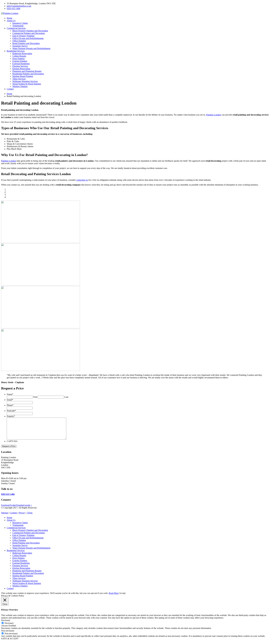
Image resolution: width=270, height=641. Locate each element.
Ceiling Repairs (19, 56)
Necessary (9, 623)
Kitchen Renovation (21, 68)
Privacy (22, 513)
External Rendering (21, 63)
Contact (10, 89)
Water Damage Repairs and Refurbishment (31, 48)
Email (10, 400)
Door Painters (18, 58)
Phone (10, 405)
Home (9, 18)
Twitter (13, 505)
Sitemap (4, 513)
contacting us (82, 180)
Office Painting (19, 41)
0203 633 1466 (13, 8)
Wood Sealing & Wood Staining (26, 84)
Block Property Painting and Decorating (30, 31)
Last (66, 397)
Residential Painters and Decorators (28, 74)
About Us (11, 20)
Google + (28, 505)
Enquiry (11, 416)
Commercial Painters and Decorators (28, 33)
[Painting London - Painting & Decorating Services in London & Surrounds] (9, 13)
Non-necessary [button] (7, 630)
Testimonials (17, 25)
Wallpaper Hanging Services (25, 81)
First (35, 397)
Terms (29, 513)
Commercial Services (16, 28)
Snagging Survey (20, 46)
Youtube (20, 505)
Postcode (11, 411)
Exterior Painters (19, 61)
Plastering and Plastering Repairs (26, 71)
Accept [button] (122, 593)
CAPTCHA (12, 441)
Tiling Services (19, 79)
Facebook (5, 505)
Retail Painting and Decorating (26, 43)
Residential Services (16, 51)
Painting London (213, 115)
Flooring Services (20, 66)
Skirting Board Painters (22, 76)
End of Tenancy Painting (23, 36)
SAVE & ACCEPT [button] (9, 638)
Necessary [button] (5, 620)
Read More (114, 593)
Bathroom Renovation (22, 53)
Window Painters (20, 86)
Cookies (13, 513)
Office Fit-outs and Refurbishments (28, 38)
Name (10, 394)
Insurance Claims (20, 23)
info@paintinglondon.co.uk (19, 6)
